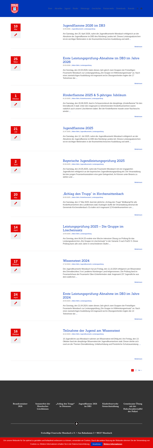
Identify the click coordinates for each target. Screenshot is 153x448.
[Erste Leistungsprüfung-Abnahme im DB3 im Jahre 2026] (42, 67)
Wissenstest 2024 (76, 261)
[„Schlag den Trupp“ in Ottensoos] (65, 395)
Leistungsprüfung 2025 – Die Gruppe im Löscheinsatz (93, 228)
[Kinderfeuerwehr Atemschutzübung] (110, 395)
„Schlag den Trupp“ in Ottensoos (65, 405)
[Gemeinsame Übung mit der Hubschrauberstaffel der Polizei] (132, 395)
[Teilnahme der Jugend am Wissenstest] (42, 343)
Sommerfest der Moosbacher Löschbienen (42, 406)
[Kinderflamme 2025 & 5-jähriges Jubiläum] (42, 104)
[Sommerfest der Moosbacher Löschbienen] (42, 395)
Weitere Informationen (113, 444)
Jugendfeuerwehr (77, 29)
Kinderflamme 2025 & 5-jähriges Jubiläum (94, 95)
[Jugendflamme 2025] (42, 137)
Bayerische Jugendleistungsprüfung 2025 (94, 161)
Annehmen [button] (97, 444)
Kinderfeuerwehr (85, 98)
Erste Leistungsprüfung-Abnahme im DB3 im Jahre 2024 (101, 295)
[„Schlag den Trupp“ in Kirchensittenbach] (42, 202)
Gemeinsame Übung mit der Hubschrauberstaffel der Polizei (132, 408)
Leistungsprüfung (89, 29)
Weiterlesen (138, 47)
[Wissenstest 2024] (42, 269)
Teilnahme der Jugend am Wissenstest (91, 330)
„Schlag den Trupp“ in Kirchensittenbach (93, 194)
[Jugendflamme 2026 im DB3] (42, 34)
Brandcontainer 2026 (20, 405)
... (130, 39)
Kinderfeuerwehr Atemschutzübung (110, 405)
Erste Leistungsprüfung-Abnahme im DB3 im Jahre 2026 (101, 60)
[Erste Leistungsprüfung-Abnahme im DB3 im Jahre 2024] (42, 302)
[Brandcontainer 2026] (20, 395)
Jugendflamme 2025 (78, 128)
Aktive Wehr (75, 65)
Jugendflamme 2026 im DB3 (84, 25)
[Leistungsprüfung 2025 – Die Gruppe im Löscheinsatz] (42, 235)
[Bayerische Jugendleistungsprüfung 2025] (42, 169)
